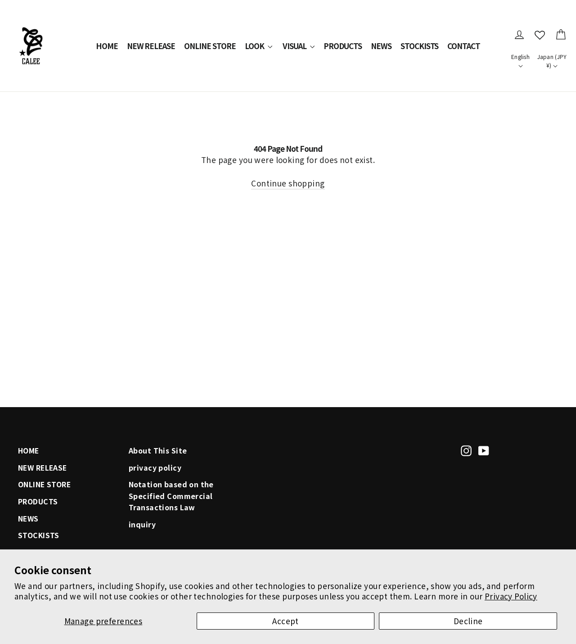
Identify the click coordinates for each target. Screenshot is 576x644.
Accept (285, 620)
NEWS (381, 45)
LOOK (255, 45)
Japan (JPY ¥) (552, 61)
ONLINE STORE (210, 45)
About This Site (158, 450)
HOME (107, 45)
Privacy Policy (511, 596)
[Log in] (519, 34)
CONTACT (463, 45)
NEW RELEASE (151, 45)
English (520, 56)
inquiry (142, 524)
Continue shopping (287, 183)
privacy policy (155, 468)
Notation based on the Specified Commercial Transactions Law (171, 495)
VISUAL (295, 45)
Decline (468, 620)
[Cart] (561, 34)
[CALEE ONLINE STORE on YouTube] (483, 449)
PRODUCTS (343, 45)
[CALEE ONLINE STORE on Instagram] (466, 449)
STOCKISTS (419, 45)
